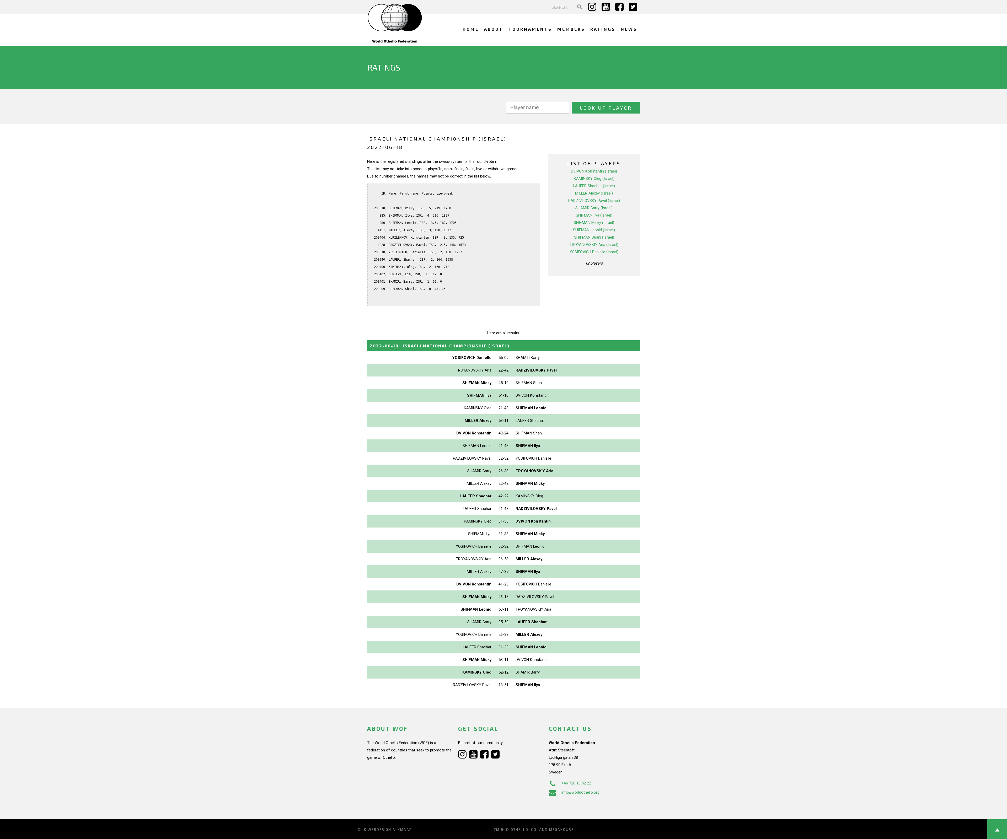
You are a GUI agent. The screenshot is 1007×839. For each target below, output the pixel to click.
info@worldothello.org (580, 792)
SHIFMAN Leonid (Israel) (594, 230)
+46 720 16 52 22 (576, 783)
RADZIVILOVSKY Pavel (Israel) (594, 200)
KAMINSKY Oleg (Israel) (594, 178)
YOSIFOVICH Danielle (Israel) (594, 252)
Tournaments (530, 28)
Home (471, 28)
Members (571, 28)
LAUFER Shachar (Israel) (594, 186)
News (629, 28)
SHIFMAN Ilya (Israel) (594, 215)
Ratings (602, 28)
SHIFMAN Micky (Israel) (594, 222)
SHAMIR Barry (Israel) (594, 208)
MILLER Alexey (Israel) (594, 193)
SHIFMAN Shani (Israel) (594, 237)
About (493, 28)
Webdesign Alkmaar (390, 829)
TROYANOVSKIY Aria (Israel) (594, 244)
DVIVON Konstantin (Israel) (594, 171)
